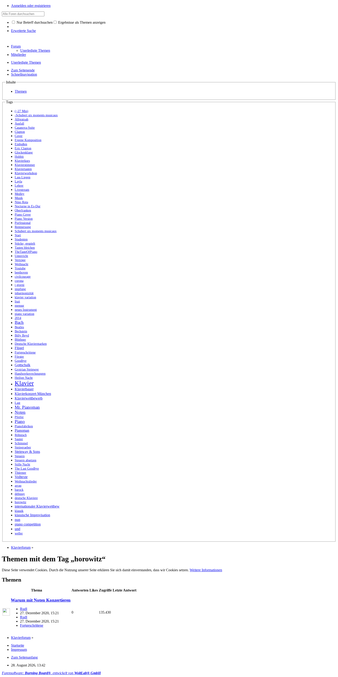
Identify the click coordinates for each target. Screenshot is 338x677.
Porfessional (23, 223)
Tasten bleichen (25, 247)
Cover (19, 136)
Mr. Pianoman (27, 407)
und (17, 529)
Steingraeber (23, 447)
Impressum (19, 649)
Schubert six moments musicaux (36, 231)
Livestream (22, 189)
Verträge (20, 260)
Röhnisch (21, 435)
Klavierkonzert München (33, 393)
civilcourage (23, 276)
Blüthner (20, 339)
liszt (17, 301)
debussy (20, 494)
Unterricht (21, 256)
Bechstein (21, 331)
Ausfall (19, 123)
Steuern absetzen (25, 460)
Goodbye (20, 361)
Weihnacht (21, 264)
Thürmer (20, 472)
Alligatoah (21, 119)
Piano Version (24, 218)
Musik (19, 198)
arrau (18, 485)
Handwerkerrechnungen (30, 373)
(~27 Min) (21, 111)
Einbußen (21, 144)
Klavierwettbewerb (29, 398)
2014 (18, 318)
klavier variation (25, 297)
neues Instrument (26, 309)
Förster (19, 356)
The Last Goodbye (27, 468)
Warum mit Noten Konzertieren (41, 600)
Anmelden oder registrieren (31, 6)
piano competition (28, 524)
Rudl (23, 609)
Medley (19, 194)
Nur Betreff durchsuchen (34, 22)
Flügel (19, 348)
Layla (18, 181)
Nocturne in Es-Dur (27, 206)
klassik (19, 511)
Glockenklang (24, 152)
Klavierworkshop (26, 173)
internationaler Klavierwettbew (37, 506)
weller (19, 533)
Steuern (20, 456)
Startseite (17, 645)
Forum (16, 46)
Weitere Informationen (206, 570)
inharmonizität (24, 293)
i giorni (19, 285)
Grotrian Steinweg (27, 369)
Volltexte (21, 477)
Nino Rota (21, 202)
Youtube (20, 268)
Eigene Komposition (28, 140)
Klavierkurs (22, 161)
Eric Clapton (23, 148)
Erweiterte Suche (23, 31)
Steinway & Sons (27, 451)
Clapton (20, 132)
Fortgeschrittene (25, 352)
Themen (21, 91)
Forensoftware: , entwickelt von (51, 673)
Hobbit (19, 156)
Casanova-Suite (25, 127)
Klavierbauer (24, 389)
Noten (20, 412)
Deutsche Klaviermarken (31, 344)
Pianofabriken (24, 426)
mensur (19, 305)
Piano (20, 421)
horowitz (20, 502)
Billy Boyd (22, 335)
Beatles (19, 327)
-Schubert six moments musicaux (36, 115)
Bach (19, 322)
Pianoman (22, 430)
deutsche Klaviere (26, 498)
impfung (20, 289)
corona (19, 281)
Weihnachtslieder (26, 481)
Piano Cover (23, 214)
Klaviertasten (23, 169)
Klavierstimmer (25, 165)
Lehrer (19, 185)
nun (17, 519)
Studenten (21, 239)
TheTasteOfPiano (26, 252)
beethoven (21, 272)
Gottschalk (22, 365)
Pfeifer (19, 417)
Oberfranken (23, 210)
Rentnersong (23, 227)
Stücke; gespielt (25, 243)
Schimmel (21, 443)
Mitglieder (18, 55)
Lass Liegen (22, 177)
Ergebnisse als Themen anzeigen (81, 22)
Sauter (19, 439)
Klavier (24, 383)
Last (17, 403)
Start (18, 235)
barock (19, 489)
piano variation (24, 314)
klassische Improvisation (32, 515)
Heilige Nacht (24, 378)
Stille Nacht (22, 464)
